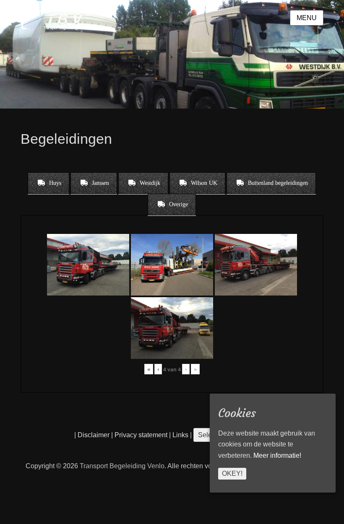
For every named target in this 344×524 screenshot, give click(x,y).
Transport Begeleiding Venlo (122, 466)
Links (179, 434)
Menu (307, 17)
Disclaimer (93, 434)
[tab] (48, 183)
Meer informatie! (277, 455)
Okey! (232, 473)
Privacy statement (141, 434)
